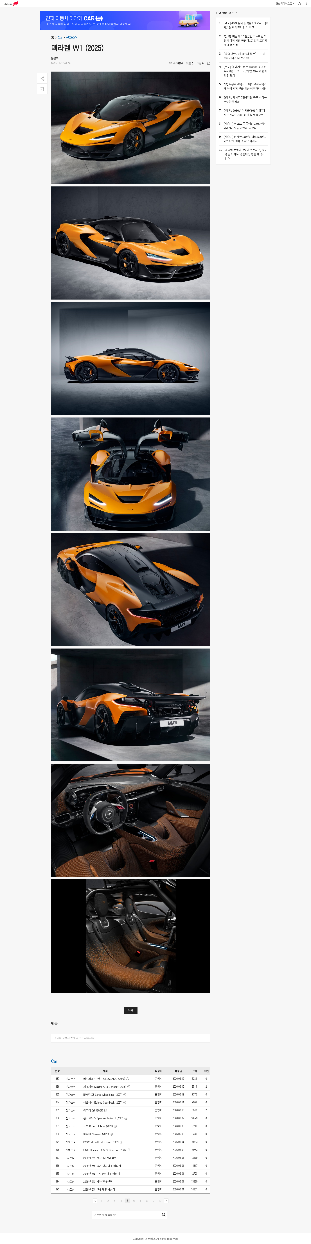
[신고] (208, 63)
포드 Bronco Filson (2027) (98, 1126)
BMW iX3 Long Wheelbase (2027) (103, 1094)
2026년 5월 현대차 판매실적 (99, 1189)
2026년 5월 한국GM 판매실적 (99, 1158)
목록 (130, 1010)
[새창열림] (12, 3)
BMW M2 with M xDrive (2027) (101, 1142)
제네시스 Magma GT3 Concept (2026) (105, 1086)
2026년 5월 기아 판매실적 (97, 1181)
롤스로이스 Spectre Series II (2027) (103, 1118)
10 (160, 1200)
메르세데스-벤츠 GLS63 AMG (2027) (104, 1079)
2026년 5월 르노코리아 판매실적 (101, 1173)
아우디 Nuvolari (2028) (96, 1134)
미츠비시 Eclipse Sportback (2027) (103, 1102)
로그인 (304, 3)
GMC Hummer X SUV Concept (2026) (105, 1150)
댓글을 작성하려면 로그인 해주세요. (74, 1038)
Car (60, 37)
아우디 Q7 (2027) (93, 1110)
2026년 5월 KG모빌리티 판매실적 (102, 1166)
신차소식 (72, 37)
